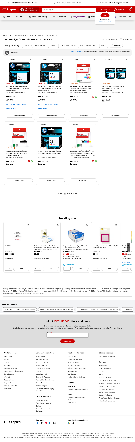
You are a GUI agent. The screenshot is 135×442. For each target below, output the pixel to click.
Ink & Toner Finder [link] (77, 52)
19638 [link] (46, 96)
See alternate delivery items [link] (16, 104)
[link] (22, 3)
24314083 (8, 246)
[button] (93, 9)
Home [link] (5, 35)
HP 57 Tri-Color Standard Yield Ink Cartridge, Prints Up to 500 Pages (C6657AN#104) (49, 88)
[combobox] (69, 10)
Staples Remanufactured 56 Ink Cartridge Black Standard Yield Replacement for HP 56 (16, 153)
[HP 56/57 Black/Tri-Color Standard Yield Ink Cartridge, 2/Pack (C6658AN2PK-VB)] (116, 73)
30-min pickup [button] (11, 108)
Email (49, 333)
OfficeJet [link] (41, 35)
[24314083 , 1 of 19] (17, 235)
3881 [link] (14, 96)
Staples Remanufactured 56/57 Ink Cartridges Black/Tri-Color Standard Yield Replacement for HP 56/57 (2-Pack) (82, 153)
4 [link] (41, 251)
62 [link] (77, 96)
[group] (17, 247)
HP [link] (35, 35)
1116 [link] (130, 251)
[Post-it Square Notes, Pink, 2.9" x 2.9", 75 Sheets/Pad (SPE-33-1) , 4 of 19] (105, 235)
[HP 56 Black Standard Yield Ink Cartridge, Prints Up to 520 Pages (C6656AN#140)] (19, 73)
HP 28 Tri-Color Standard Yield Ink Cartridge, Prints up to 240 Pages (49, 152)
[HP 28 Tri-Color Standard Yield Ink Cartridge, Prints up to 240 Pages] (51, 138)
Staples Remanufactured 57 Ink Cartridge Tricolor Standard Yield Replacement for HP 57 (81, 88)
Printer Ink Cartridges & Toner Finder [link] (21, 35)
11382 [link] (72, 251)
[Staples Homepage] (10, 9)
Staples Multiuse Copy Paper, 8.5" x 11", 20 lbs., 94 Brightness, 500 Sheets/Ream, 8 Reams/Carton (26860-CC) (75, 247)
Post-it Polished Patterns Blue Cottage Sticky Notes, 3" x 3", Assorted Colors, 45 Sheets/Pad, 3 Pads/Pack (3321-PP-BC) (46, 247)
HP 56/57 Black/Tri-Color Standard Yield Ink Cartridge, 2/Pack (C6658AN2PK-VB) (114, 88)
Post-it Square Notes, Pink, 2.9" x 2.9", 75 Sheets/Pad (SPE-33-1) (105, 247)
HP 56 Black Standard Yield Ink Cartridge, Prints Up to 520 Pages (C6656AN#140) (17, 88)
